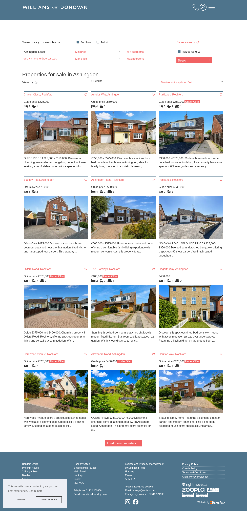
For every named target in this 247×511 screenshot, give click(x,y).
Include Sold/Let (191, 51)
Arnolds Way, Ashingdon (105, 94)
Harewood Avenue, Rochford (41, 354)
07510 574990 (156, 494)
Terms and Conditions (194, 472)
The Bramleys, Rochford (105, 269)
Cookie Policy (189, 468)
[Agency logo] (55, 11)
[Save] (86, 94)
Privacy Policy (190, 464)
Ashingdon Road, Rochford (107, 179)
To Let (104, 42)
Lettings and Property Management (144, 463)
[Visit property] (56, 133)
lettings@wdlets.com (144, 490)
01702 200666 (93, 490)
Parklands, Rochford (171, 94)
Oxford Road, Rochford (37, 269)
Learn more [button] (36, 490)
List (32, 82)
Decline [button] (21, 499)
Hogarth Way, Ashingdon (173, 269)
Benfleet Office (30, 463)
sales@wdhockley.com (94, 494)
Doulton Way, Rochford (172, 354)
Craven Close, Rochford (38, 94)
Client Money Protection (195, 476)
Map (36, 82)
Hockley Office (82, 463)
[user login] (204, 8)
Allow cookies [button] (49, 499)
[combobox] (46, 51)
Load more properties (121, 443)
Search (183, 60)
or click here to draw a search (41, 58)
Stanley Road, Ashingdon (39, 179)
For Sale (86, 42)
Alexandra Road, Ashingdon (108, 354)
